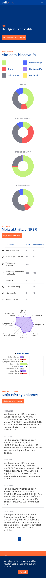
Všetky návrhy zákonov (13, 401)
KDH (4, 26)
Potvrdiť (23, 572)
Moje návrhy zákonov (12, 236)
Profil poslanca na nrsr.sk (14, 37)
